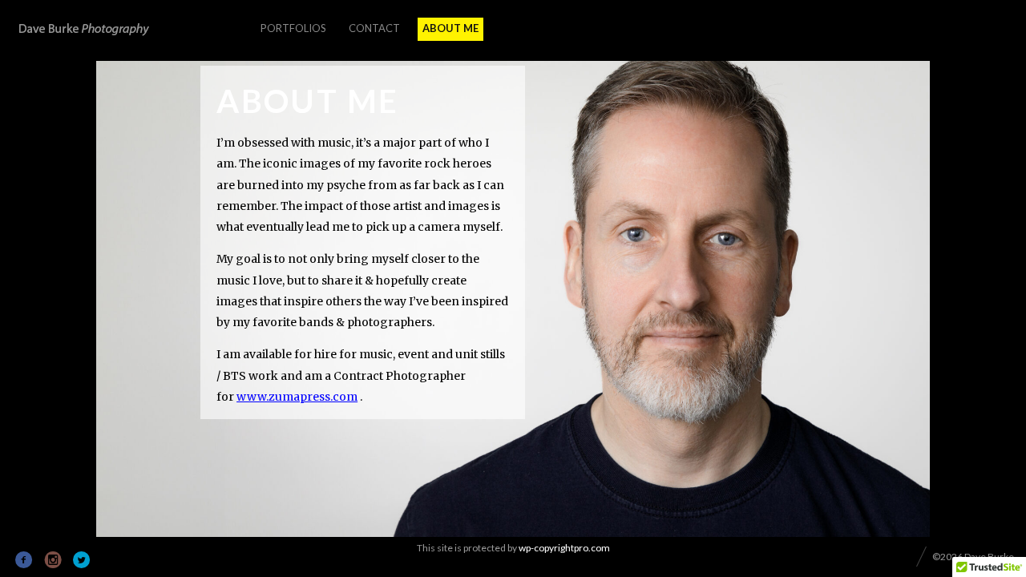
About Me (450, 28)
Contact (374, 28)
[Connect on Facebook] (24, 560)
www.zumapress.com (296, 396)
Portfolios (293, 28)
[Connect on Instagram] (53, 560)
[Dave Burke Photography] (84, 30)
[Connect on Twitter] (82, 560)
